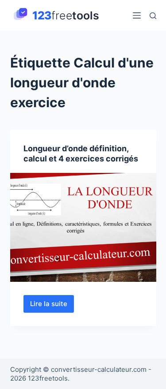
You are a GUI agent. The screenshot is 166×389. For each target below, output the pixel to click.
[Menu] (137, 15)
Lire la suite (52, 306)
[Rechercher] (153, 15)
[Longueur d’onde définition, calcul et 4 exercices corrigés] (83, 227)
